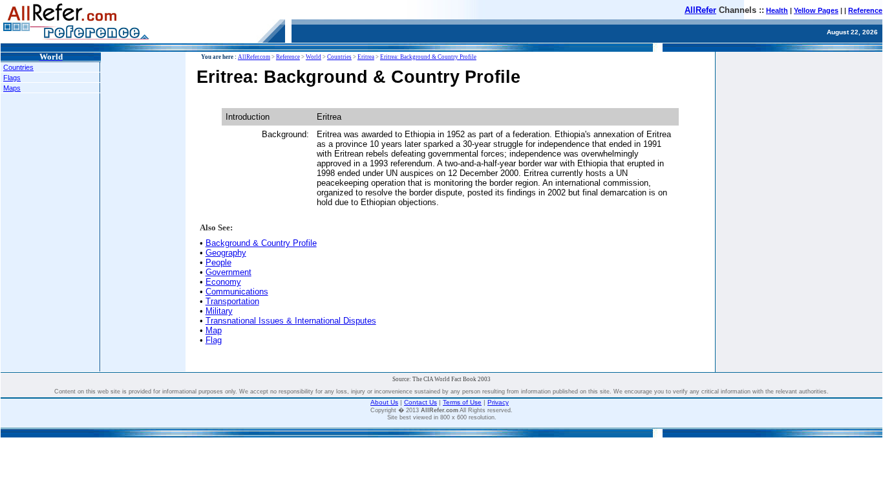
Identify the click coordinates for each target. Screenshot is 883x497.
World (313, 57)
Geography (226, 253)
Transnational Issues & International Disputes (291, 321)
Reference (865, 10)
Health (777, 10)
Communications (237, 291)
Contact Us (420, 402)
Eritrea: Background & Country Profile (428, 57)
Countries (18, 67)
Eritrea (365, 57)
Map (214, 330)
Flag (214, 340)
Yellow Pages (816, 10)
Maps (12, 88)
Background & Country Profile (261, 243)
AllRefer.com (254, 57)
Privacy (498, 402)
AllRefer (700, 10)
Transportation (232, 301)
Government (228, 272)
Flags (12, 78)
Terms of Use (462, 402)
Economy (223, 282)
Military (219, 311)
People (218, 262)
